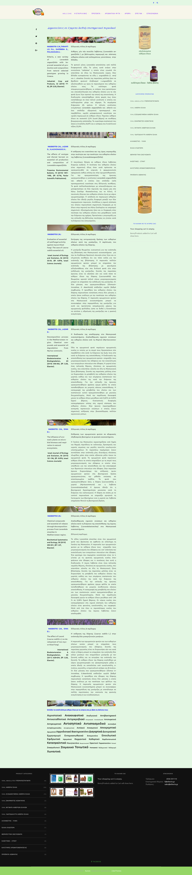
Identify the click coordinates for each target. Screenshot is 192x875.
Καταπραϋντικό (56, 742)
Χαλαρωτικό (103, 748)
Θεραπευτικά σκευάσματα (140, 154)
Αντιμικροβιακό (76, 719)
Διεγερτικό (95, 731)
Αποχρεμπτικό (108, 727)
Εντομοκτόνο (92, 735)
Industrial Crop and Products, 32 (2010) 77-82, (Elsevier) (57, 84)
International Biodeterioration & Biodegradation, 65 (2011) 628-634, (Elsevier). (57, 654)
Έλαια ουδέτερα (136, 148)
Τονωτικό (81, 747)
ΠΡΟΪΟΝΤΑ (96, 13)
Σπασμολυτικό (53, 747)
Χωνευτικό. (54, 751)
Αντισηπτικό (72, 723)
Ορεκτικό (94, 743)
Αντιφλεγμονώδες (54, 728)
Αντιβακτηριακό (108, 715)
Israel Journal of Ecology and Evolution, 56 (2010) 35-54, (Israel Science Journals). (57, 259)
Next (163, 39)
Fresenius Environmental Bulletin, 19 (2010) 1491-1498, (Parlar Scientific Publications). (57, 174)
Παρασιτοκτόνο (105, 743)
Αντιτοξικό (112, 724)
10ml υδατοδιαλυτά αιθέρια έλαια (143, 134)
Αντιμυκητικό (89, 720)
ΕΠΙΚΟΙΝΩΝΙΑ (152, 13)
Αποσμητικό (92, 727)
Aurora (87, 871)
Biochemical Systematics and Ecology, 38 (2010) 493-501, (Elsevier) (57, 543)
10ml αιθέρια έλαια (138, 108)
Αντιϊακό (81, 727)
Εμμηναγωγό (54, 735)
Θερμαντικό (80, 739)
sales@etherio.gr (171, 784)
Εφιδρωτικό (53, 738)
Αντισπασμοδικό (95, 723)
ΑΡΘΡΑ (128, 13)
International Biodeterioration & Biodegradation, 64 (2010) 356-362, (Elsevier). (57, 361)
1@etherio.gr (169, 781)
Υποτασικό (94, 747)
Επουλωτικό (109, 735)
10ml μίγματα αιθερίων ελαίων (142, 128)
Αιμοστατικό (54, 715)
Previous (126, 39)
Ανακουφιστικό (74, 715)
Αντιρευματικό (54, 723)
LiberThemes (116, 871)
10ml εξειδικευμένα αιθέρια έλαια (144, 114)
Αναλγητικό (91, 715)
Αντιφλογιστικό (69, 728)
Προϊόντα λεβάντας (138, 175)
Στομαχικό (67, 747)
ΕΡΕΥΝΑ (138, 13)
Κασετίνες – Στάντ (137, 161)
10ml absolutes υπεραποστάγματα (144, 101)
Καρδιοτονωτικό (109, 739)
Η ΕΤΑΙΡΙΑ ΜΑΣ (80, 13)
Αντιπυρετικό (110, 719)
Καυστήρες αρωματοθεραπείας (142, 168)
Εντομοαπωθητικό (73, 735)
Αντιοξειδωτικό (98, 720)
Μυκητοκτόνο (73, 743)
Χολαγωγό (112, 748)
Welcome (67, 13)
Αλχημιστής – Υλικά (138, 141)
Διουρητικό (109, 731)
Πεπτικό (113, 743)
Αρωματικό (51, 732)
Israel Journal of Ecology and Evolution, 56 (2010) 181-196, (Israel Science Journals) (57, 457)
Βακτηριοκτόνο (80, 731)
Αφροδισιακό (63, 731)
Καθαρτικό (94, 739)
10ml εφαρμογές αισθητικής (141, 121)
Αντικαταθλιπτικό (56, 719)
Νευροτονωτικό (84, 743)
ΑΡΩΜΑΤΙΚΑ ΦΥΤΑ (112, 13)
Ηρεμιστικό (67, 739)
